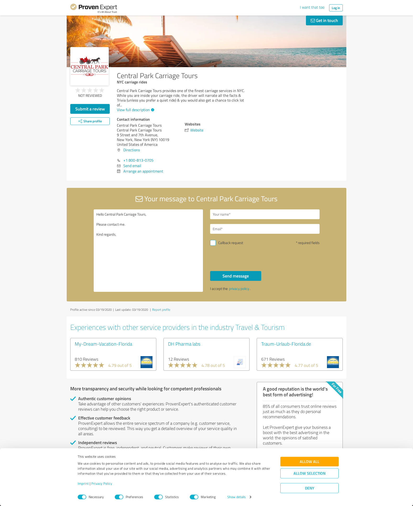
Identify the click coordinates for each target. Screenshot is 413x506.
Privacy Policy (101, 483)
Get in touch (326, 20)
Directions (131, 149)
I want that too (312, 7)
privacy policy (239, 288)
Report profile (161, 309)
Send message (236, 276)
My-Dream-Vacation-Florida (103, 343)
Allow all (309, 461)
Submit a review (90, 109)
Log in (336, 7)
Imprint (83, 483)
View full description (133, 109)
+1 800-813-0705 (138, 160)
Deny (309, 488)
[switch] (119, 497)
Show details (236, 497)
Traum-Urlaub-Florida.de (286, 343)
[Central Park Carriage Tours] (89, 66)
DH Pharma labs (184, 343)
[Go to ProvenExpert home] (93, 9)
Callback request (230, 242)
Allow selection (309, 473)
